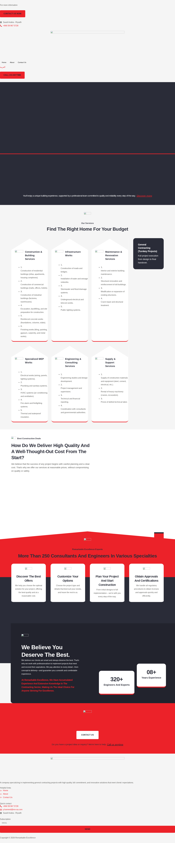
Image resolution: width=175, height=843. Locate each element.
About (12, 62)
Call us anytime (115, 744)
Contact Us (22, 62)
